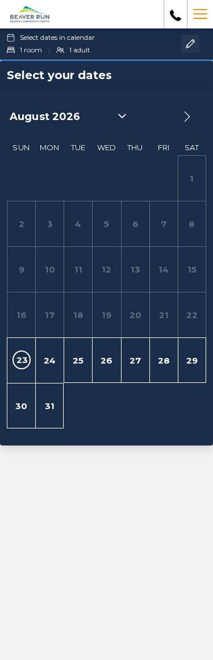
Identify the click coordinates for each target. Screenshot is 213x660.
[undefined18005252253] (175, 14)
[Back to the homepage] (30, 14)
